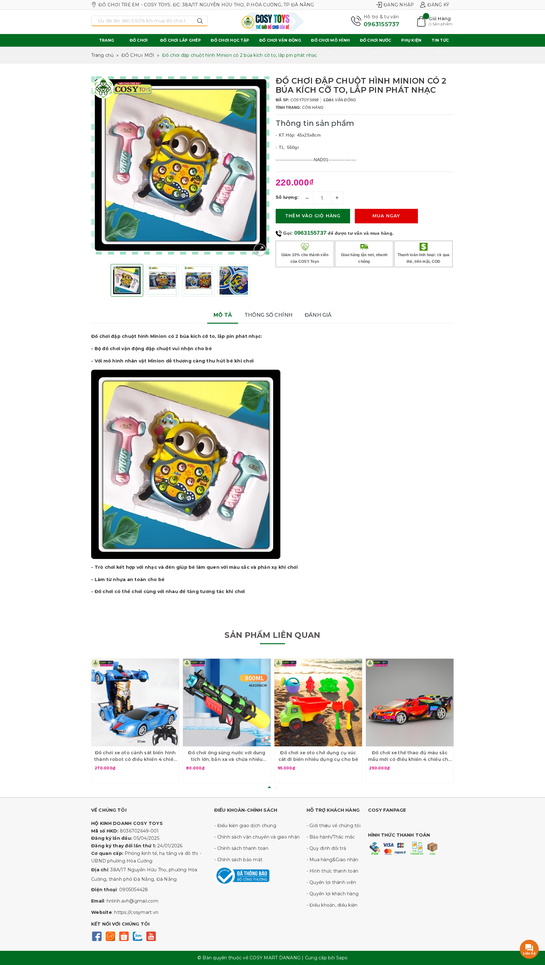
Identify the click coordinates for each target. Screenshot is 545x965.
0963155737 (382, 24)
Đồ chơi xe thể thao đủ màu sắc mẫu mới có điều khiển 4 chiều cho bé (410, 756)
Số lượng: (287, 197)
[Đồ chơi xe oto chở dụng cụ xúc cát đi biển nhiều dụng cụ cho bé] (318, 702)
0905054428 (133, 889)
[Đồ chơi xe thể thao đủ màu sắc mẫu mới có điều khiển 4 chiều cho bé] (410, 702)
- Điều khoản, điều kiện (332, 905)
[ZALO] (137, 935)
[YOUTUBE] (150, 935)
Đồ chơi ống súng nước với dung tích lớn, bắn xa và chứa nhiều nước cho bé (226, 756)
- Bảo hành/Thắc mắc (331, 837)
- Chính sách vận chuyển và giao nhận (257, 837)
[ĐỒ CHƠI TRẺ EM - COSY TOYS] (272, 21)
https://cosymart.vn (136, 912)
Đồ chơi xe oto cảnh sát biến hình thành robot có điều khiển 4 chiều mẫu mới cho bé (135, 756)
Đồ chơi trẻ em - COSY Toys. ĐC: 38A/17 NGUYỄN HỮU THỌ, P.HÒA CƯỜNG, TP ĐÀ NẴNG (206, 5)
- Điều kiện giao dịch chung (245, 825)
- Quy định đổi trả (326, 848)
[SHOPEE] (123, 935)
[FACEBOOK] (96, 935)
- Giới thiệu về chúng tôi (333, 825)
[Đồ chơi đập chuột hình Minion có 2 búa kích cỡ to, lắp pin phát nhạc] (260, 250)
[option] (180, 165)
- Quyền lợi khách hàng (333, 894)
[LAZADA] (110, 935)
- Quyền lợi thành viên (331, 882)
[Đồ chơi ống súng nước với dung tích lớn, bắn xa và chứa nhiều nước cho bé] (227, 702)
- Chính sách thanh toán (241, 848)
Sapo (342, 958)
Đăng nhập (399, 5)
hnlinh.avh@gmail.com (132, 901)
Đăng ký (438, 5)
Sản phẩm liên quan (272, 635)
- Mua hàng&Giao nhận (333, 859)
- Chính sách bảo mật (238, 859)
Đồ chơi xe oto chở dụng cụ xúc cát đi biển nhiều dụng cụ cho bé (318, 756)
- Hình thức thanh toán (333, 871)
